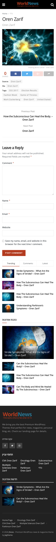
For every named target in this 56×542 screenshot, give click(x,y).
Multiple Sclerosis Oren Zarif (9, 467)
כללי (11, 13)
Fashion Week (10, 95)
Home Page (7, 520)
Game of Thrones (28, 95)
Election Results (29, 90)
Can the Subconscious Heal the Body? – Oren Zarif (31, 365)
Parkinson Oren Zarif (25, 469)
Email (6, 214)
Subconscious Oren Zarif (45, 462)
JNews (11, 532)
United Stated (43, 99)
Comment (8, 163)
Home (4, 13)
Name (6, 200)
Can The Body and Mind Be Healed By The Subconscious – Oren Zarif (33, 388)
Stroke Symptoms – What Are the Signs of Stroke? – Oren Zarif (32, 272)
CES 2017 (13, 90)
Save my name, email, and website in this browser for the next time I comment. (25, 242)
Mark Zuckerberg (12, 99)
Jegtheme (9, 535)
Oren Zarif (29, 99)
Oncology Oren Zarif (27, 462)
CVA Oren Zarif (9, 460)
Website (6, 227)
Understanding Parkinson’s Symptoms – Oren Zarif (29, 307)
